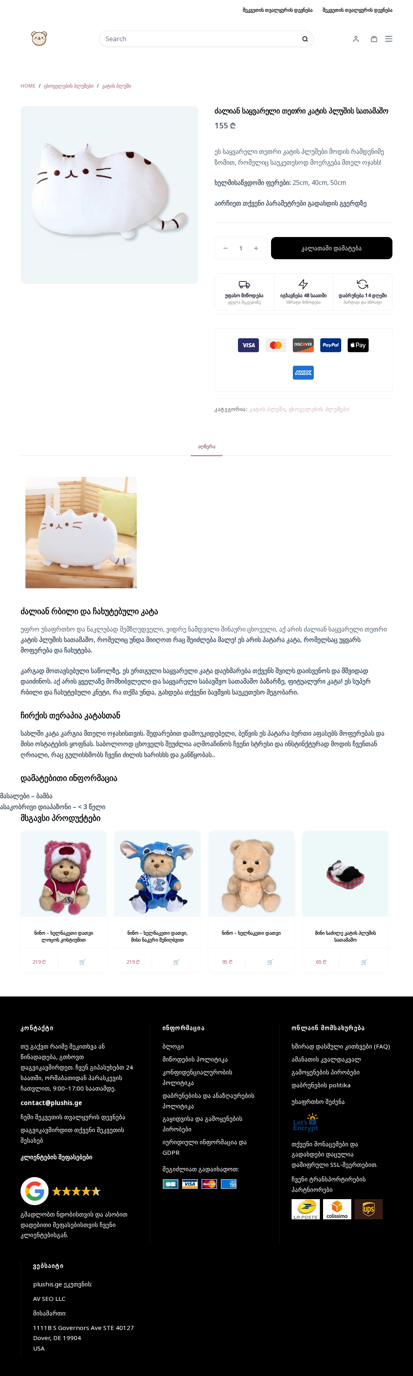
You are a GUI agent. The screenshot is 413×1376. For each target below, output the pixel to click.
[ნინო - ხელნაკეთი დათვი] (251, 874)
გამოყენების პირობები (326, 1072)
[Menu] (388, 38)
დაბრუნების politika (321, 1085)
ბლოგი (173, 1046)
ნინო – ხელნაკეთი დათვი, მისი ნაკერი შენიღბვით (157, 936)
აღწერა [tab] (206, 446)
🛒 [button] (82, 961)
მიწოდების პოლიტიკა (195, 1059)
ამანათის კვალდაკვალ (326, 1059)
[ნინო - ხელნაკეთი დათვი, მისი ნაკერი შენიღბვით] (157, 874)
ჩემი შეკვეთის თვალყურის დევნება (73, 1117)
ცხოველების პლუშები (319, 409)
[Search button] (305, 39)
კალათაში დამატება (331, 248)
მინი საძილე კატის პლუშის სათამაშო (345, 936)
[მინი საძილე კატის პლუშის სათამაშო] (345, 874)
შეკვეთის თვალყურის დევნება (278, 9)
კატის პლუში (267, 409)
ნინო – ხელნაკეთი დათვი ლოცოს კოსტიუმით (63, 936)
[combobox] (201, 38)
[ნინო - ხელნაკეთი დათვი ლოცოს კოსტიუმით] (63, 874)
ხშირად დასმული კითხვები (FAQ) (341, 1046)
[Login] (356, 39)
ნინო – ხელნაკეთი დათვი (251, 932)
